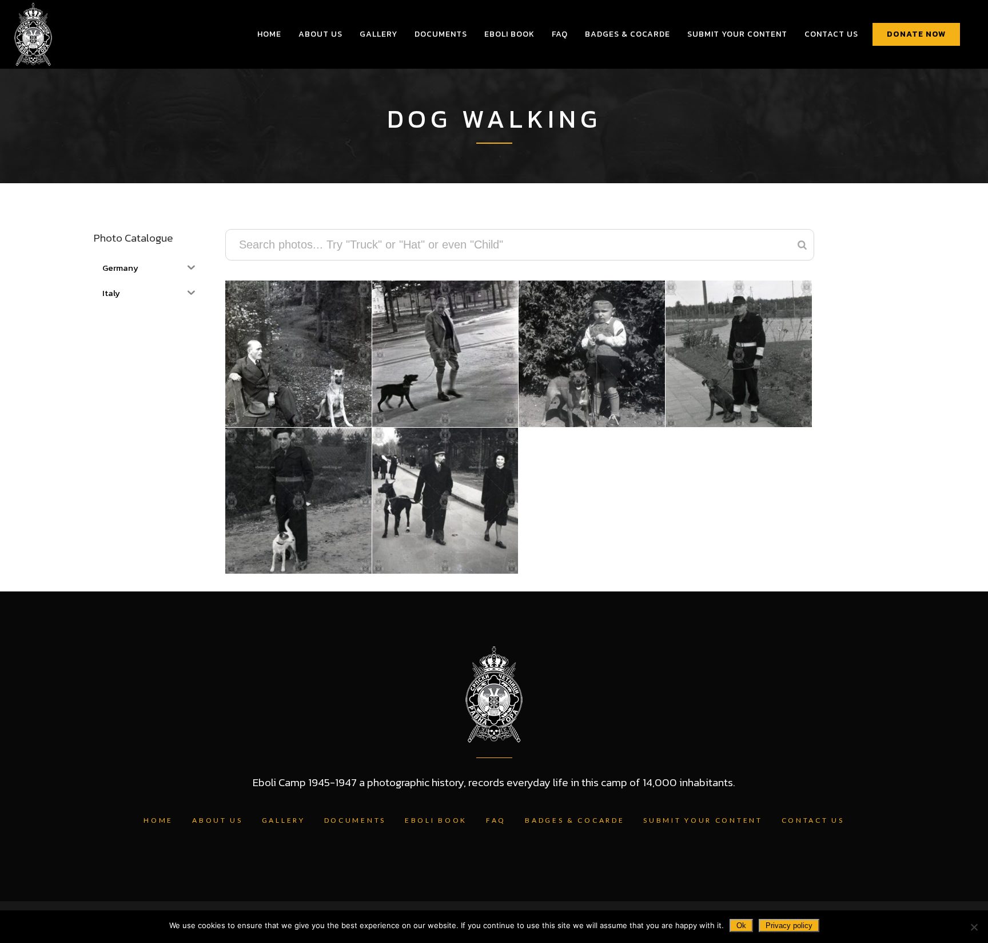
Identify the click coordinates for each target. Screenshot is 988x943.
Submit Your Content (702, 820)
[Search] (802, 245)
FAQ (496, 820)
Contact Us (813, 820)
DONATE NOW (916, 34)
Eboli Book (436, 820)
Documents (355, 820)
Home (158, 820)
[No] (973, 927)
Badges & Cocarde (574, 820)
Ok (741, 925)
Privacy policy (789, 925)
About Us (217, 820)
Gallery (283, 820)
